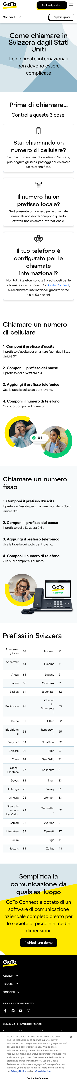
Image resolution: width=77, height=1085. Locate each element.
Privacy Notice (18, 1071)
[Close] (71, 1037)
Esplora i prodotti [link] (52, 5)
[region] (38, 1058)
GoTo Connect (58, 285)
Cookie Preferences (37, 1078)
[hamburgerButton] (71, 5)
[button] (10, 976)
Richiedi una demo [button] (39, 943)
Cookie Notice (42, 1071)
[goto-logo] (38, 963)
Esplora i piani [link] (62, 17)
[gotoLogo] (10, 5)
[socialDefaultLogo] (5, 1010)
